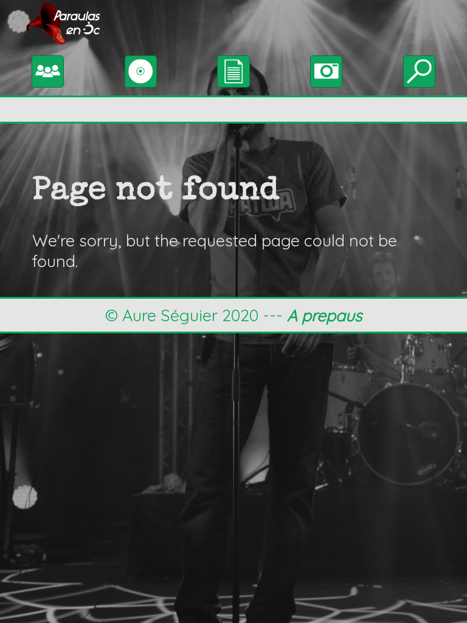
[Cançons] (233, 69)
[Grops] (48, 69)
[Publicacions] (141, 69)
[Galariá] (326, 69)
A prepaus (324, 315)
